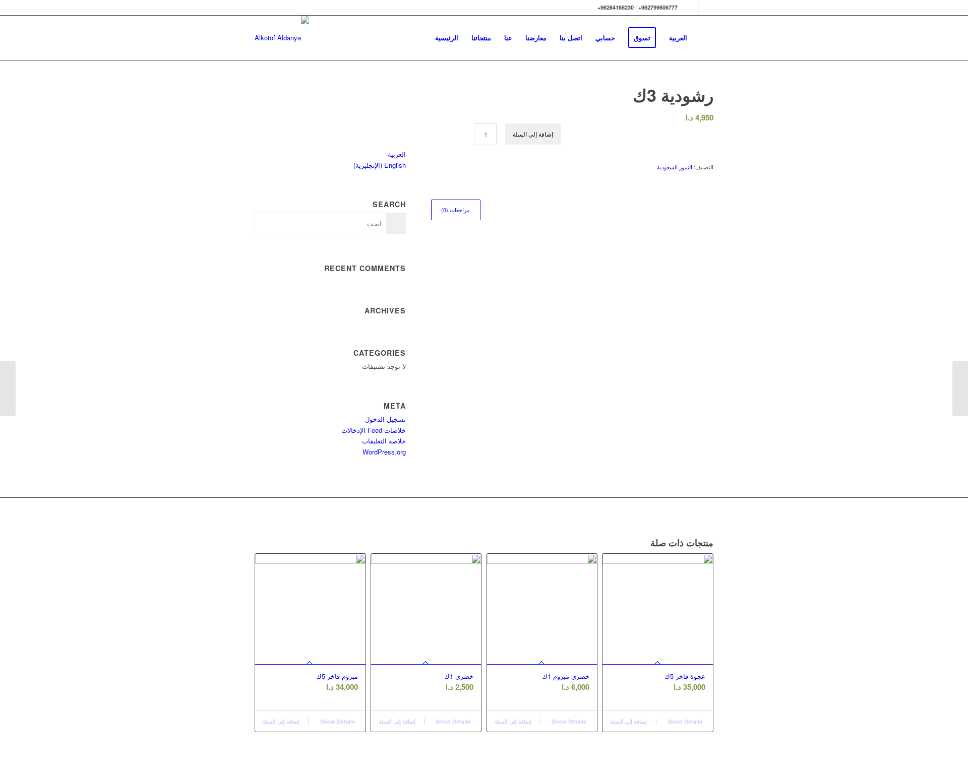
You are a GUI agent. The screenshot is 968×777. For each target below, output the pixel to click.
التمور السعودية (674, 167)
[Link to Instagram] (705, 7)
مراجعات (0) (455, 210)
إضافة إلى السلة (533, 134)
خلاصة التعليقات (384, 440)
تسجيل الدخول (385, 419)
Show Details (337, 721)
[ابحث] (703, 38)
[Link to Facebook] (690, 7)
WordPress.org (384, 452)
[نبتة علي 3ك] (960, 388)
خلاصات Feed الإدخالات (373, 430)
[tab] (455, 210)
